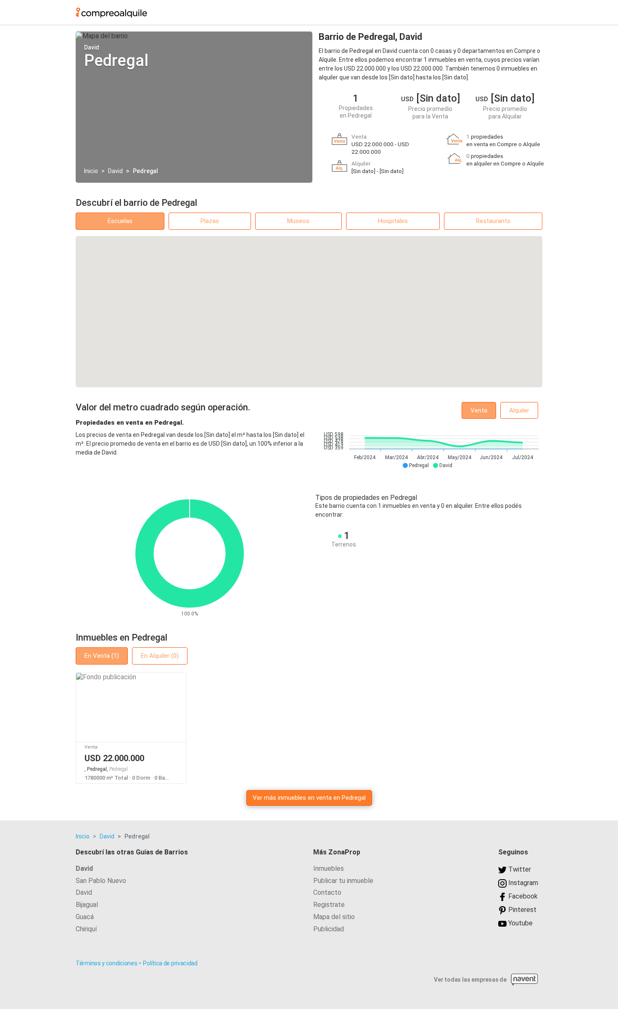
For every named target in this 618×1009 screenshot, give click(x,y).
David (115, 171)
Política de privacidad (170, 963)
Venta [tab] (478, 410)
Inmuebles (328, 868)
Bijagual (87, 905)
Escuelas (120, 221)
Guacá (85, 917)
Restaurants (493, 221)
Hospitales (393, 221)
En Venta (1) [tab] (102, 656)
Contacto (327, 892)
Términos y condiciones (106, 963)
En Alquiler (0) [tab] (160, 656)
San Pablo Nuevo (101, 881)
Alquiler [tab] (519, 410)
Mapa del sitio (334, 917)
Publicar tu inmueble (343, 881)
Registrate (329, 905)
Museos (298, 221)
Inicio (91, 171)
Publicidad (328, 929)
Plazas (210, 221)
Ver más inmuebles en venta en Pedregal (309, 797)
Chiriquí (86, 929)
